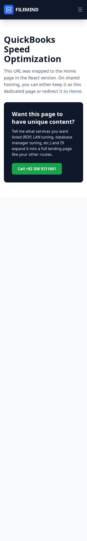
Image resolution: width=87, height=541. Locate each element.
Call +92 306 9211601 (37, 168)
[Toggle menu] (80, 9)
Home (75, 91)
